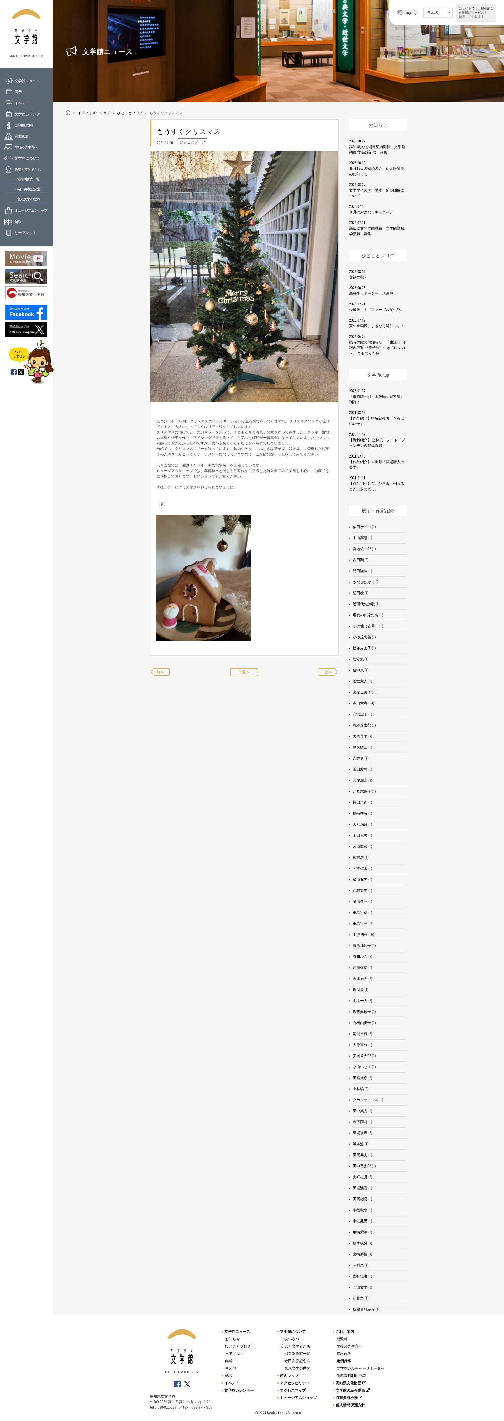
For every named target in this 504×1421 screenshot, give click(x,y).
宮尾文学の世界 (297, 1368)
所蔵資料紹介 (364, 1309)
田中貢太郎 (362, 1166)
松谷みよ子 (362, 648)
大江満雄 (360, 824)
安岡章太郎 (362, 1056)
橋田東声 (360, 802)
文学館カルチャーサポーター (360, 1368)
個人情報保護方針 (350, 1405)
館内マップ (289, 1376)
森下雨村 (360, 1122)
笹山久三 (360, 901)
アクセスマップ (293, 1390)
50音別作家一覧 (297, 1353)
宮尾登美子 (362, 692)
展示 (18, 92)
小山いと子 (362, 1067)
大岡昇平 (360, 736)
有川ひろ (360, 957)
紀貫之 (358, 1298)
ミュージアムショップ (30, 210)
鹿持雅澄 (360, 1276)
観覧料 (342, 1339)
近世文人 (360, 681)
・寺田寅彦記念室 (27, 189)
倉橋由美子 (362, 1023)
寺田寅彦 (360, 703)
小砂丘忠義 (362, 637)
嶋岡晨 (358, 990)
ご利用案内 (23, 125)
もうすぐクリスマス (188, 131)
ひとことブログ (238, 1346)
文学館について (27, 158)
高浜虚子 (360, 714)
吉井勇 (358, 758)
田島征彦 (360, 912)
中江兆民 (360, 1221)
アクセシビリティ (294, 1383)
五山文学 (360, 1287)
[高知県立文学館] (68, 113)
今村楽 (358, 1265)
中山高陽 (360, 538)
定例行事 (344, 1361)
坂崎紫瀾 (360, 1232)
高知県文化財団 (349, 1383)
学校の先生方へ (26, 147)
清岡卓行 (360, 1034)
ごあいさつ (290, 1339)
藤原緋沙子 (362, 945)
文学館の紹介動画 (351, 1390)
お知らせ (232, 1339)
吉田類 (358, 560)
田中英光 (360, 1111)
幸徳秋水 (360, 1210)
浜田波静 (360, 769)
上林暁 (358, 1089)
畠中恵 (358, 670)
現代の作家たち (366, 615)
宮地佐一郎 (362, 549)
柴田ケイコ (362, 527)
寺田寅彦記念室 (297, 1361)
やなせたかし (364, 582)
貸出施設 (21, 136)
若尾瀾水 (360, 780)
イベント (21, 103)
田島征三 (360, 923)
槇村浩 (358, 857)
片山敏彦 (360, 846)
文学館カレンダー (29, 114)
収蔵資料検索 (347, 1398)
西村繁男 (360, 890)
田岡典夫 (360, 1155)
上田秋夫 (360, 835)
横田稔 (358, 593)
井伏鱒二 (360, 747)
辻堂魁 (358, 659)
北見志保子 (362, 791)
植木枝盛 (360, 1243)
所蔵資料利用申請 (351, 1376)
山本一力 (360, 1001)
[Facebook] (13, 372)
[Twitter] (21, 372)
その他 (230, 1368)
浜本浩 (358, 1144)
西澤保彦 (360, 968)
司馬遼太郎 (362, 725)
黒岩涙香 (360, 1188)
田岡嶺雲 (360, 1199)
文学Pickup (234, 1353)
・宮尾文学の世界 (27, 199)
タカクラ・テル (366, 1100)
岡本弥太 (360, 868)
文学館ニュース (27, 81)
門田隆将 (360, 571)
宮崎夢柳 (360, 1254)
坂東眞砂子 (362, 1012)
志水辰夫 (360, 979)
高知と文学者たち (27, 169)
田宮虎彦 (360, 1078)
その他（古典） (366, 626)
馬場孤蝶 (360, 1133)
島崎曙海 (360, 813)
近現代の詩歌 (364, 604)
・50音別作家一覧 (27, 179)
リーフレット (25, 233)
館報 (17, 222)
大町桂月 (360, 1177)
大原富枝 (360, 1045)
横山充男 (360, 879)
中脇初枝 (360, 934)
